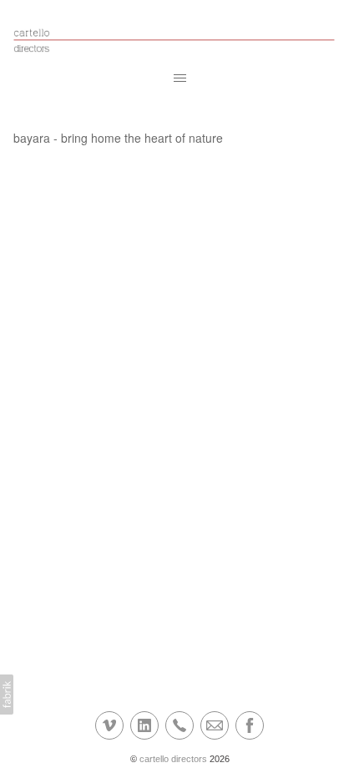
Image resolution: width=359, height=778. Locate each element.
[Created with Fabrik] (6, 694)
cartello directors (173, 759)
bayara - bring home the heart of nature (118, 137)
